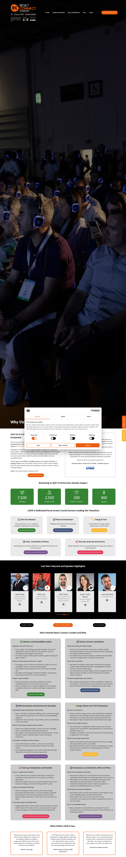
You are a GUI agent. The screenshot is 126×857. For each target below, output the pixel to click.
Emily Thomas (41, 594)
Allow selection (63, 445)
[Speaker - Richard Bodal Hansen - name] (85, 592)
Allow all (87, 445)
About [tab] (89, 416)
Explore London (124, 422)
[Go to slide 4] (63, 614)
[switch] (53, 438)
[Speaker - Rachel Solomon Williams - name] (63, 592)
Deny (38, 445)
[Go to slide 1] (57, 614)
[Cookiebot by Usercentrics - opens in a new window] (92, 410)
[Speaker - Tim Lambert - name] (107, 592)
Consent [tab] (37, 416)
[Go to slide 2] (59, 614)
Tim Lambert (107, 594)
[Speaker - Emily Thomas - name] (41, 592)
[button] (109, 12)
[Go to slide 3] (61, 614)
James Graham (19, 594)
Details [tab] (63, 416)
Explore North (124, 435)
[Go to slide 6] (68, 614)
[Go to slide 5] (66, 614)
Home (47, 12)
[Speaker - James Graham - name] (19, 592)
